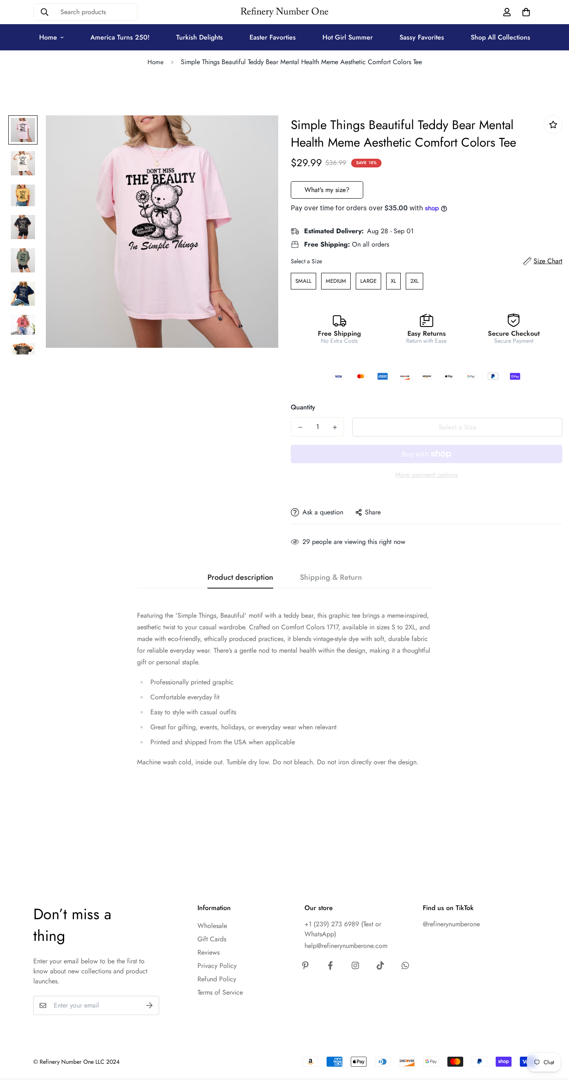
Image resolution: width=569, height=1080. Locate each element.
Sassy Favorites (421, 37)
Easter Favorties (273, 37)
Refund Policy (216, 979)
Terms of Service (220, 992)
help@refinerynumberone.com (345, 945)
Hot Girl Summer (347, 37)
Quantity (303, 407)
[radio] (303, 281)
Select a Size (306, 261)
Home (48, 37)
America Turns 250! (120, 37)
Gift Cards (211, 939)
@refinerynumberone (451, 924)
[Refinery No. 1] (284, 12)
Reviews (208, 952)
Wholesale (212, 925)
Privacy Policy (217, 965)
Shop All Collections (500, 37)
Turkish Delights (199, 37)
